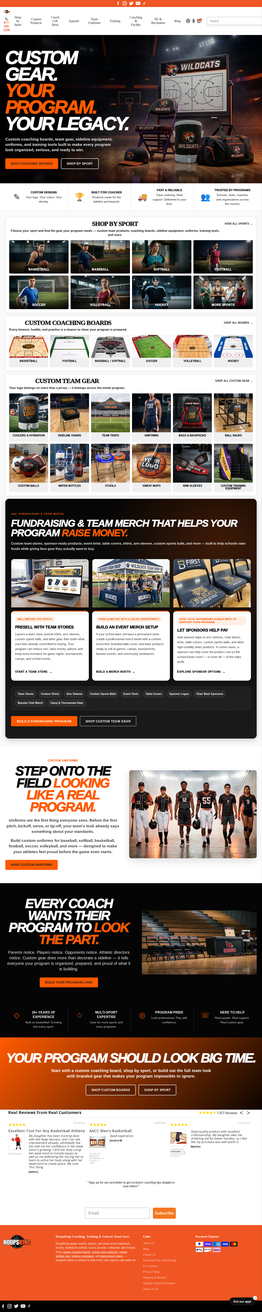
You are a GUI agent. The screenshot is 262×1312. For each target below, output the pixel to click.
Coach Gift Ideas (55, 21)
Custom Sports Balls (103, 693)
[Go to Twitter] (131, 3)
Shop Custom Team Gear (108, 721)
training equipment (83, 1256)
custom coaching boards (76, 1251)
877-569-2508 (6, 26)
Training (115, 21)
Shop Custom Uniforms (31, 864)
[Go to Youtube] (138, 3)
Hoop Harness (14, 1154)
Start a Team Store (31, 671)
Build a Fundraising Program (44, 721)
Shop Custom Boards (110, 1090)
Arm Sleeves (74, 693)
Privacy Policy (151, 1271)
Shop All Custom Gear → (234, 380)
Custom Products (36, 21)
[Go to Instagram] (124, 3)
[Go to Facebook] (118, 3)
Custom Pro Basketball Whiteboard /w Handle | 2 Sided (96, 1158)
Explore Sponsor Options (199, 671)
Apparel (74, 21)
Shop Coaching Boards (32, 163)
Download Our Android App (159, 1260)
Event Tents (130, 693)
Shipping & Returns (154, 1277)
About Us (148, 1243)
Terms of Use (151, 1289)
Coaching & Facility (136, 21)
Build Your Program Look (69, 982)
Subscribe (164, 1213)
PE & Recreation (158, 21)
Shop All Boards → (238, 322)
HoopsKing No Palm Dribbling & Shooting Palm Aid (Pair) (178, 1153)
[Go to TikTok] (144, 3)
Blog (177, 21)
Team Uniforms (94, 21)
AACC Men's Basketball (110, 1130)
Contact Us (149, 1254)
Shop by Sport (17, 21)
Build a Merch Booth (113, 671)
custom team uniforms (104, 1251)
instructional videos (111, 1256)
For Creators (150, 1266)
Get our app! (242, 1301)
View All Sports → (239, 223)
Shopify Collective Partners (159, 1283)
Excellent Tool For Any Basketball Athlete (46, 1130)
